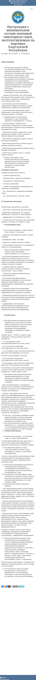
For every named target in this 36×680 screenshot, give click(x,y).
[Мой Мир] (7, 586)
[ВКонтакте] (2, 586)
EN (21, 5)
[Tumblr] (14, 586)
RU (18, 5)
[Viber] (16, 586)
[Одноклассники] (5, 586)
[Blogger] (12, 586)
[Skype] (21, 586)
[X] (9, 586)
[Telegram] (23, 586)
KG (15, 5)
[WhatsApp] (19, 586)
